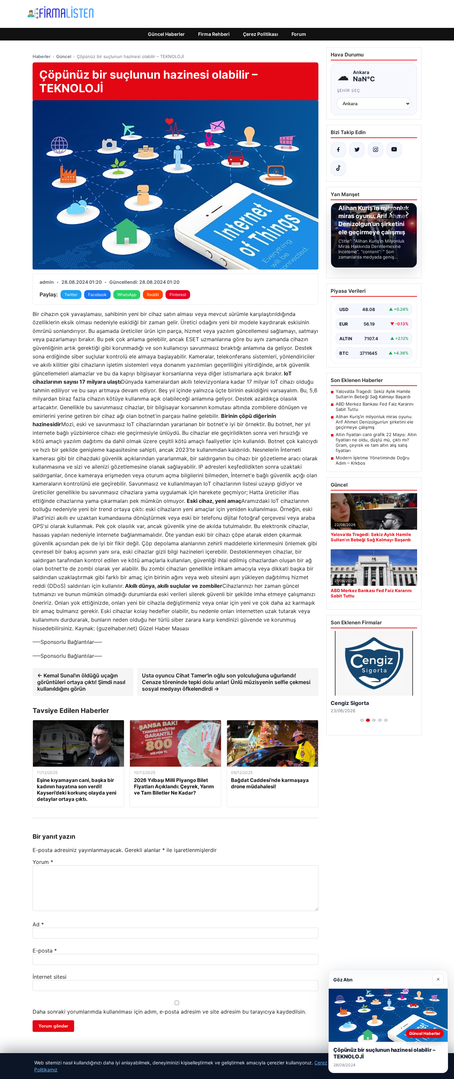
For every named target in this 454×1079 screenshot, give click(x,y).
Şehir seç (349, 90)
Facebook (97, 294)
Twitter (70, 294)
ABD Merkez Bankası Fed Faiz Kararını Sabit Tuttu (374, 406)
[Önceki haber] (392, 213)
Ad (38, 924)
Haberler (42, 56)
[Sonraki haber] (406, 213)
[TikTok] (338, 168)
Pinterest (178, 294)
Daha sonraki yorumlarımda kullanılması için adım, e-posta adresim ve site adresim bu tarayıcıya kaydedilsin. (169, 1011)
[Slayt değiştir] (362, 720)
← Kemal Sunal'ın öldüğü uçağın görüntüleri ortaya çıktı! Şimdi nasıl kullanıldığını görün (81, 682)
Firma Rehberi (214, 34)
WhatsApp (126, 294)
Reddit (153, 294)
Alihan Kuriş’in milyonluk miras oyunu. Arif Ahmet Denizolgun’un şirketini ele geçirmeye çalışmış (374, 422)
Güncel (63, 56)
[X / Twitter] (357, 149)
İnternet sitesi (49, 976)
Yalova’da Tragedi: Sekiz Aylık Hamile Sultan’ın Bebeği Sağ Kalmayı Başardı (373, 394)
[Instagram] (375, 149)
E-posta (45, 950)
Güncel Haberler (166, 34)
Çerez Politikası (260, 34)
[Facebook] (338, 149)
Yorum (43, 862)
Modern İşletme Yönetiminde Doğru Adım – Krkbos (372, 460)
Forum (298, 34)
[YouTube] (394, 149)
